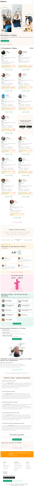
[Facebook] (3, 473)
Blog (3, 463)
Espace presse (28, 468)
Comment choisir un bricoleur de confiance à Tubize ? (10, 412)
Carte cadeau (5, 468)
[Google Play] (22, 127)
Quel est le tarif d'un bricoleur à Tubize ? (8, 391)
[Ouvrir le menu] (32, 1)
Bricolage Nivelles (14, 446)
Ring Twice (1, 225)
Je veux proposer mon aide (17, 480)
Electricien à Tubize (13, 232)
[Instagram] (6, 473)
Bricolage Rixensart (25, 446)
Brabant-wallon (10, 225)
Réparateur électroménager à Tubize (12, 234)
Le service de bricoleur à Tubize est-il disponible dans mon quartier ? (13, 423)
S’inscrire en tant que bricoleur (17, 369)
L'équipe (27, 465)
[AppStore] (29, 127)
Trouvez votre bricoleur (5, 40)
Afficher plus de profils (16, 222)
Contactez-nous (16, 468)
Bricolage (5, 225)
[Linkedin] (5, 473)
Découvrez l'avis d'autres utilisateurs (17, 272)
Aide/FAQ (15, 470)
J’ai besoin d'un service (7, 480)
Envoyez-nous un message (13, 455)
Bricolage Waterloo (3, 446)
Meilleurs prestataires (6, 465)
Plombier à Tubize (27, 232)
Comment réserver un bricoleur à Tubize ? (9, 380)
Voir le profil (7, 69)
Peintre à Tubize (6, 232)
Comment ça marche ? (17, 463)
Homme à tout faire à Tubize (23, 234)
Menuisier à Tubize (20, 232)
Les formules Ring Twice (18, 465)
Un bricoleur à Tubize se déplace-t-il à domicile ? (10, 402)
